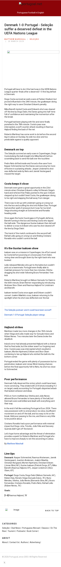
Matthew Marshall (15, 443)
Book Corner (32, 531)
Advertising (35, 542)
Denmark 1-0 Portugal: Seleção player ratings (24, 315)
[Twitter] (5, 562)
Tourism (11, 531)
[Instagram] (10, 562)
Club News (15, 528)
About (5, 542)
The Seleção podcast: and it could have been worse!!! (27, 310)
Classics (45, 528)
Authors (24, 542)
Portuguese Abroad (31, 528)
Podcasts (21, 531)
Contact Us (14, 542)
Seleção (34, 39)
